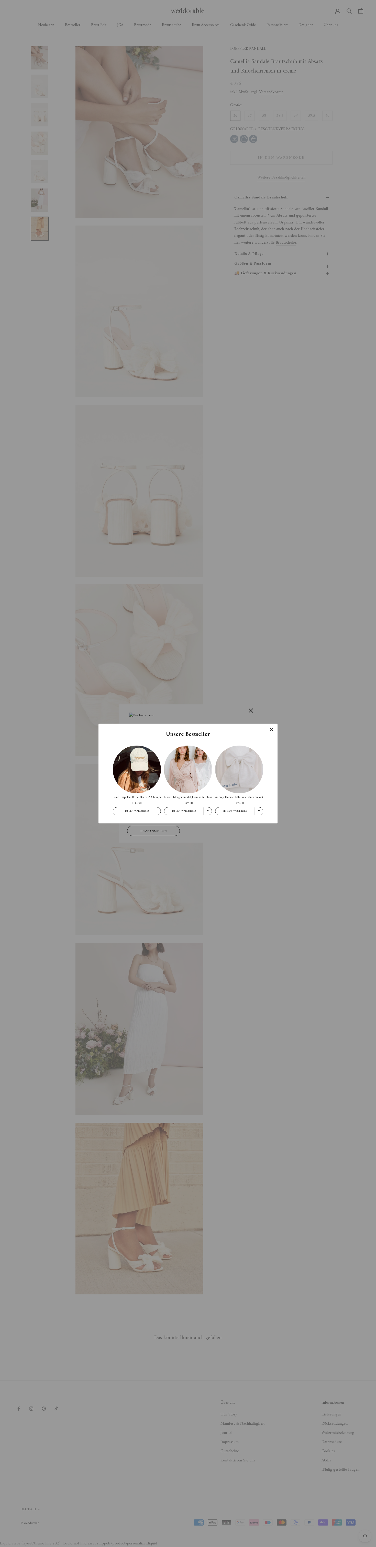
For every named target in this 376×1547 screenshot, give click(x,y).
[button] (271, 729)
